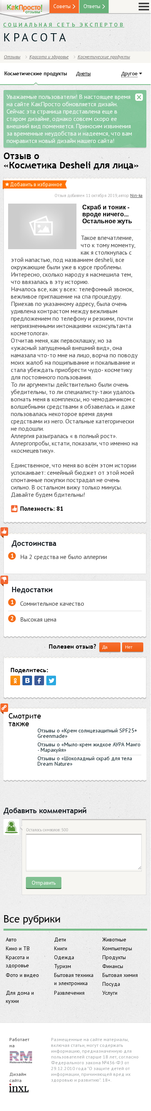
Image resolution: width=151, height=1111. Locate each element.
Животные (114, 939)
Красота (36, 36)
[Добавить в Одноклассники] (15, 680)
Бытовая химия (120, 975)
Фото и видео (22, 975)
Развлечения (69, 992)
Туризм (62, 966)
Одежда (64, 957)
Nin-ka (136, 195)
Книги (60, 948)
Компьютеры (117, 948)
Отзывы (12, 56)
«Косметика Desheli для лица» (71, 165)
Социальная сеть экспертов (63, 25)
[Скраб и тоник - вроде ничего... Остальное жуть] (42, 227)
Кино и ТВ (18, 948)
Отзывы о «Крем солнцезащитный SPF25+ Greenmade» (87, 733)
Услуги (109, 992)
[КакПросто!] (24, 10)
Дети (60, 939)
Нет (128, 647)
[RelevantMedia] (20, 1057)
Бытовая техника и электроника (73, 979)
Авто (11, 939)
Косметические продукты (104, 56)
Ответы (91, 6)
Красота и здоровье (17, 961)
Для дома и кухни (20, 996)
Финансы (112, 966)
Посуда (111, 983)
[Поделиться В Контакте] (27, 680)
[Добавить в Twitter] (51, 680)
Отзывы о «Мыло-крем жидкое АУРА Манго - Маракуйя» (89, 747)
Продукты (114, 957)
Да (104, 647)
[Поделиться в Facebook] (39, 680)
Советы (62, 6)
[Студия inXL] (19, 1089)
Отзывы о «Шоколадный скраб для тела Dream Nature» (84, 761)
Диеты (83, 73)
